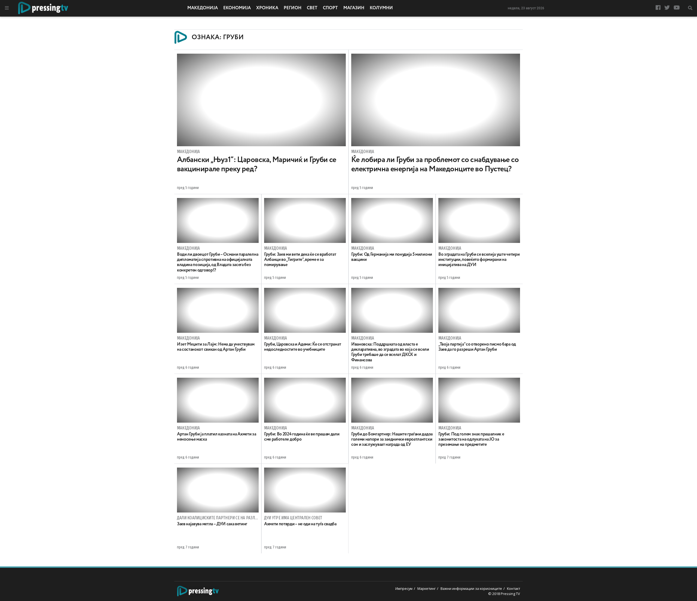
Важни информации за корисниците (471, 588)
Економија (237, 8)
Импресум (403, 588)
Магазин (353, 8)
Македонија (202, 8)
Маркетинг (426, 588)
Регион (292, 8)
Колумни (381, 8)
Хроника (267, 8)
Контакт (513, 588)
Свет (312, 8)
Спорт (330, 8)
